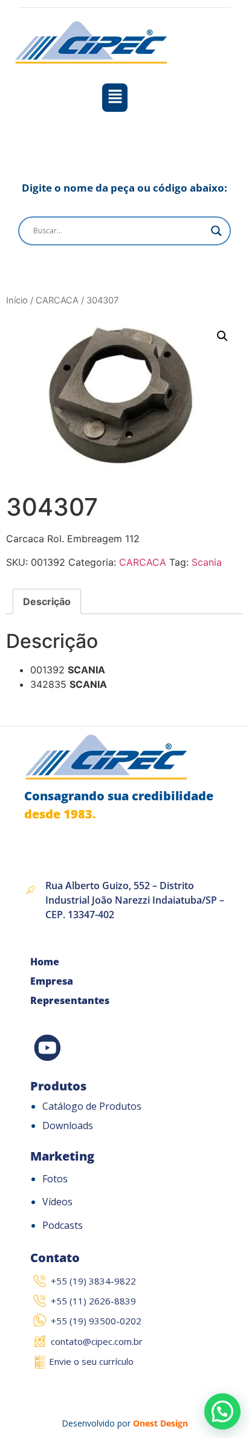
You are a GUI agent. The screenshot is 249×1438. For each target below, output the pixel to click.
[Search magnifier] (216, 230)
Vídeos (57, 1201)
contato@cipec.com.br (97, 1341)
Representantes (69, 1000)
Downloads (67, 1125)
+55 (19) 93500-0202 (96, 1321)
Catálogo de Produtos (91, 1106)
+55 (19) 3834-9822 (93, 1281)
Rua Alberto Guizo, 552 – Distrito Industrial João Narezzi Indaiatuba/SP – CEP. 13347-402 (134, 900)
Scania (207, 562)
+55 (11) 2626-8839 (93, 1301)
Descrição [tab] (47, 601)
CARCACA (57, 300)
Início (17, 300)
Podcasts (62, 1225)
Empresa (51, 981)
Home (44, 961)
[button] (115, 98)
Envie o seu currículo (91, 1361)
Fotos (55, 1178)
